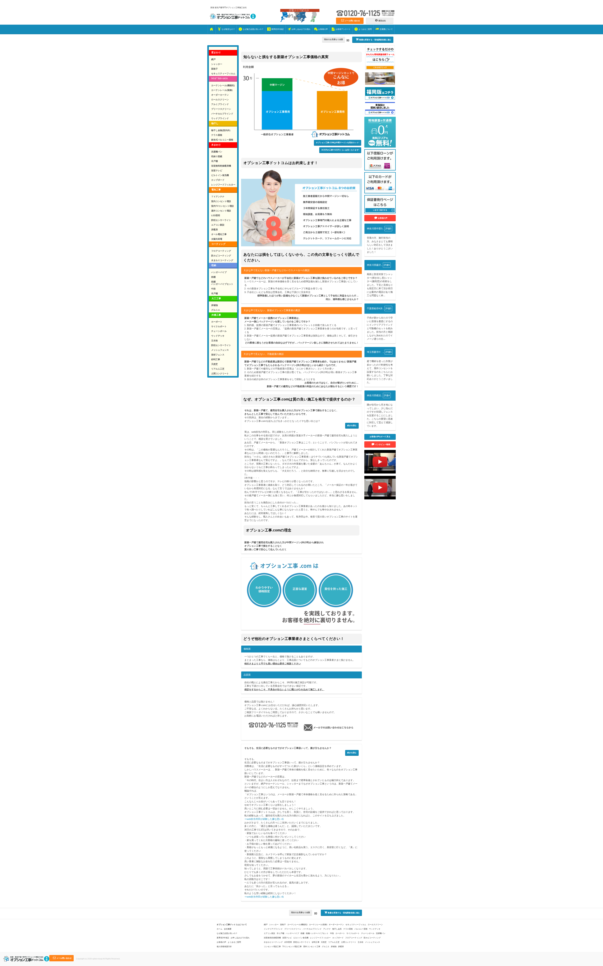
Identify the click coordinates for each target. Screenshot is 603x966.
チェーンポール (219, 331)
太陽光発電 (216, 239)
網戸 (213, 59)
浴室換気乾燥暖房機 (221, 166)
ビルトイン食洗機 (220, 175)
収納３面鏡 (216, 156)
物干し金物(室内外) (220, 130)
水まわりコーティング (222, 260)
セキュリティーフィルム (223, 73)
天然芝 (214, 364)
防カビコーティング (221, 255)
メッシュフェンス (220, 350)
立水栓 (214, 340)
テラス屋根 (216, 135)
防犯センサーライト (221, 220)
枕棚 (213, 277)
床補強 (214, 305)
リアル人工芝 (217, 369)
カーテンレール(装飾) (222, 90)
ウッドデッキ (217, 336)
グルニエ (215, 310)
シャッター (216, 64)
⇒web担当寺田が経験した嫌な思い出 (264, 819)
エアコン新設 (217, 225)
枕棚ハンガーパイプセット (222, 282)
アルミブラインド (220, 104)
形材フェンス (217, 354)
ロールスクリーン (220, 99)
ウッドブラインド (220, 118)
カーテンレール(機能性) (223, 85)
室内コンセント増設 (221, 201)
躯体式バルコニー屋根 (222, 139)
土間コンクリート (220, 373)
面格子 (214, 69)
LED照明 (215, 215)
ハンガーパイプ (219, 272)
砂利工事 (215, 359)
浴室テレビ (216, 170)
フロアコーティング (221, 251)
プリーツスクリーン (221, 109)
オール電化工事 (219, 234)
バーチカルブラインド (222, 113)
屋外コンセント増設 (221, 210)
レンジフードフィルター (223, 184)
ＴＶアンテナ (217, 196)
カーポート (216, 321)
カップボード (217, 180)
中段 (213, 288)
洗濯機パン (216, 151)
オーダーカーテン (220, 95)
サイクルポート (219, 326)
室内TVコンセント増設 (222, 206)
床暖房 (214, 229)
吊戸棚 (214, 161)
